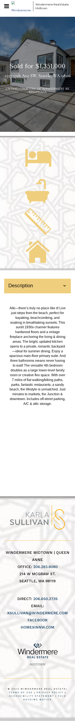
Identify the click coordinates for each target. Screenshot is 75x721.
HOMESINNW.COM (37, 627)
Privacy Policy (50, 692)
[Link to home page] (21, 6)
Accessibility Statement (31, 696)
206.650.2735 (45, 599)
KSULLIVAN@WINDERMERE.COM (37, 613)
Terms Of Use (21, 692)
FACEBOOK (38, 620)
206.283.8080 (45, 566)
